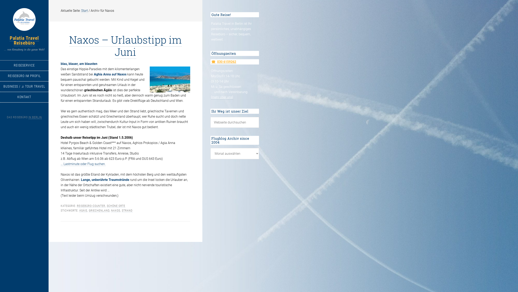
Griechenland (99, 210)
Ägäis (83, 210)
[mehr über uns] (222, 97)
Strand (127, 210)
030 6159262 (226, 62)
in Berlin (35, 117)
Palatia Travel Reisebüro (24, 40)
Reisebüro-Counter (91, 205)
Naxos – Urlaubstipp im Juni (125, 46)
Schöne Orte (116, 205)
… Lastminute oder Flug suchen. (83, 164)
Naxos (115, 210)
